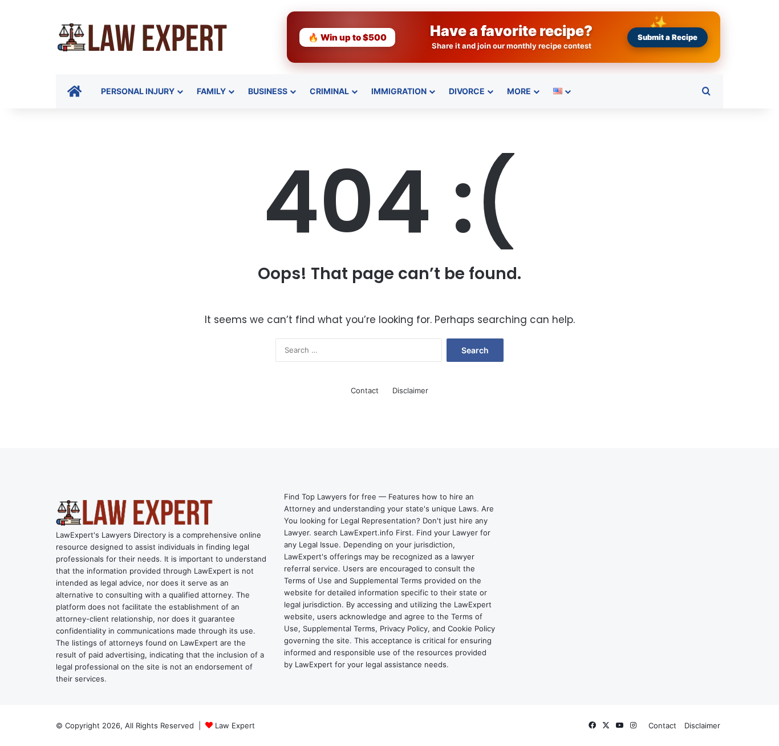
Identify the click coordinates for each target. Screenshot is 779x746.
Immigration (399, 91)
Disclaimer (410, 390)
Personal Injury (138, 91)
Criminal (329, 91)
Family (211, 91)
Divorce (467, 91)
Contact (365, 390)
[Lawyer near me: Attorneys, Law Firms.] (141, 37)
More (519, 91)
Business (267, 91)
